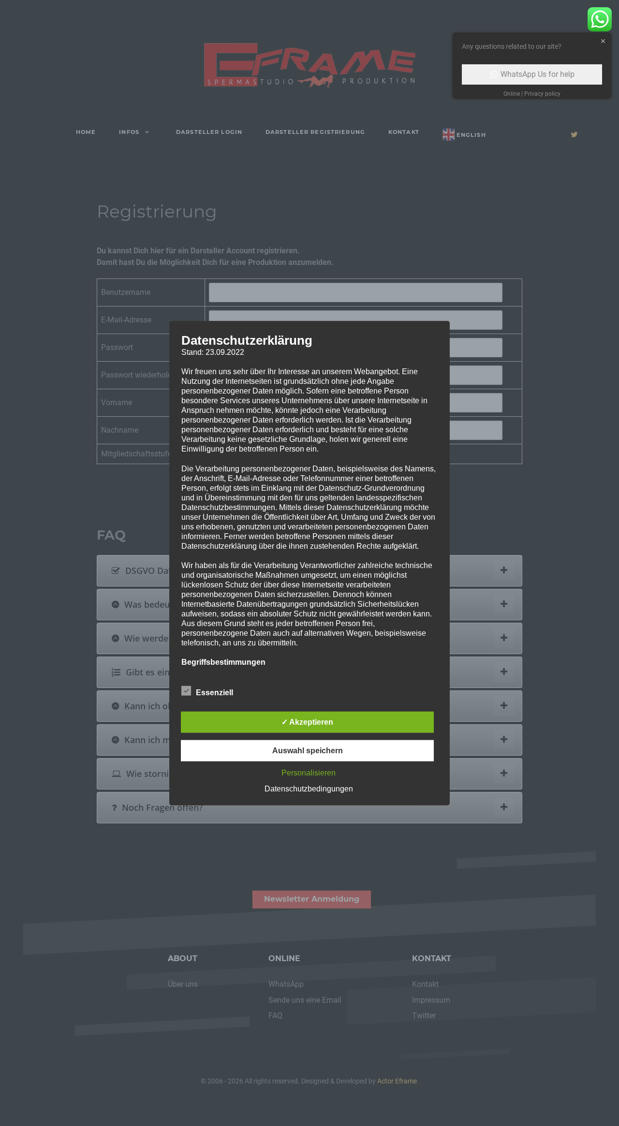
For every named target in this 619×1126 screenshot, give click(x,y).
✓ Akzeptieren (307, 722)
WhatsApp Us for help (538, 74)
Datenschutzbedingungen (309, 789)
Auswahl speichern (307, 750)
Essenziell (214, 692)
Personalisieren (308, 773)
